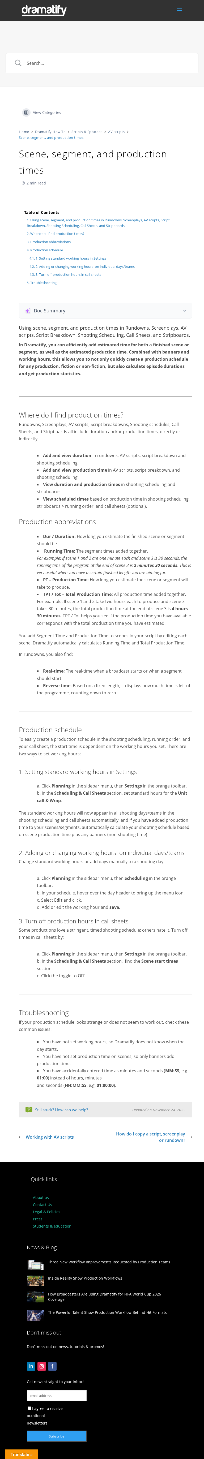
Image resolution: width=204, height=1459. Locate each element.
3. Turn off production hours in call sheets (68, 274)
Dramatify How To (50, 131)
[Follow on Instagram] (41, 1366)
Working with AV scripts (50, 1137)
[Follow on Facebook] (52, 1366)
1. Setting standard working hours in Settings (71, 258)
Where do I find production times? (57, 233)
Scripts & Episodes (86, 131)
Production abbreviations (50, 241)
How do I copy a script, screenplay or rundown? (150, 1137)
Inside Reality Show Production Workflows (85, 1278)
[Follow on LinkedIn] (31, 1366)
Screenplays (164, 328)
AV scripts (116, 131)
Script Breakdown (55, 335)
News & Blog (42, 1247)
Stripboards (176, 335)
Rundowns (137, 328)
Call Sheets (138, 335)
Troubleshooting (43, 282)
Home (24, 131)
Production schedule (46, 250)
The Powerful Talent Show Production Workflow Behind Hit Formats (107, 1312)
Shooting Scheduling (101, 335)
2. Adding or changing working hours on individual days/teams (85, 266)
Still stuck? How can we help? (61, 1109)
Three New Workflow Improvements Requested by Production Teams (109, 1261)
